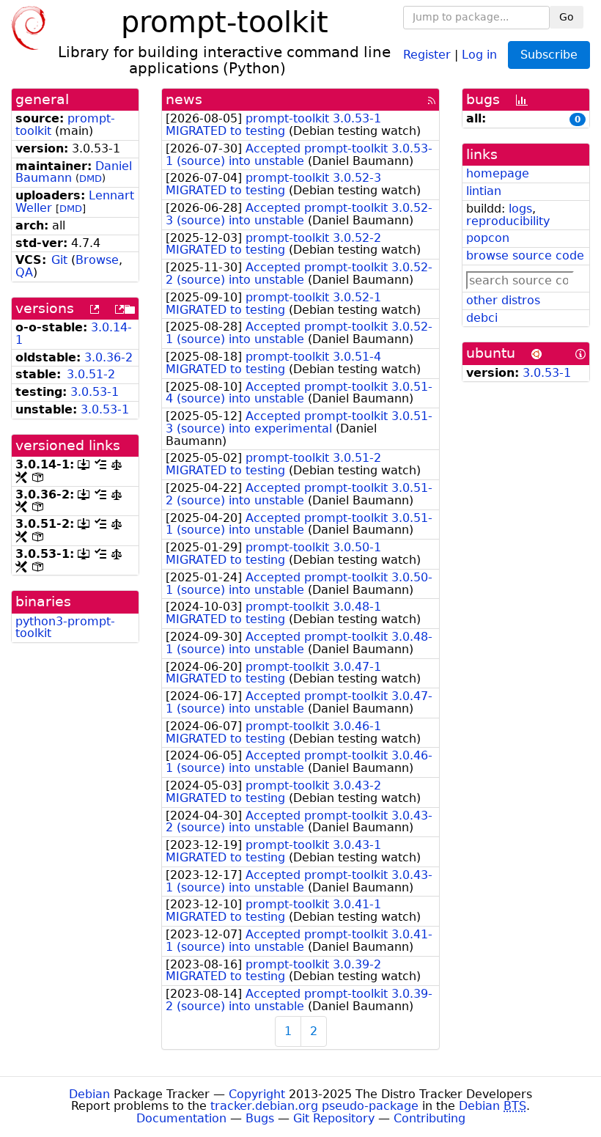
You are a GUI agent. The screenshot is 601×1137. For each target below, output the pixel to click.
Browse (97, 260)
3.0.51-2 (91, 374)
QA (24, 272)
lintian (483, 191)
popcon (487, 238)
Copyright (257, 1094)
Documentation (181, 1118)
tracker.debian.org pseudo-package (314, 1106)
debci (482, 318)
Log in (479, 54)
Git (59, 260)
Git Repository (334, 1118)
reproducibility (508, 221)
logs (520, 209)
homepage (497, 173)
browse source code (525, 255)
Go (566, 17)
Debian (89, 1094)
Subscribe (549, 55)
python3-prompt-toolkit (65, 627)
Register (427, 54)
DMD (90, 178)
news (184, 99)
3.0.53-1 (94, 392)
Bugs (260, 1118)
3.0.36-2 (108, 357)
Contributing (429, 1118)
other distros (503, 300)
